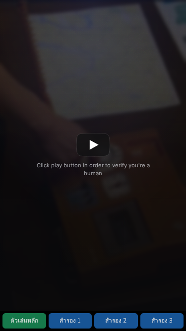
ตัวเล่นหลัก (24, 321)
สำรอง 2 (115, 321)
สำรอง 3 (162, 321)
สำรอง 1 (70, 321)
